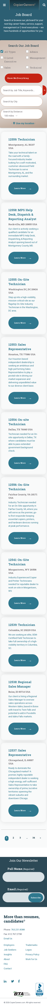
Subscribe (36, 897)
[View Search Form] (44, 5)
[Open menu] (4, 5)
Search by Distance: (13, 111)
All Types (10, 51)
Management (37, 57)
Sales (7, 67)
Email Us (8, 938)
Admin (34, 51)
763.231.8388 (18, 929)
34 (33, 837)
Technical (36, 67)
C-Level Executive (10, 59)
